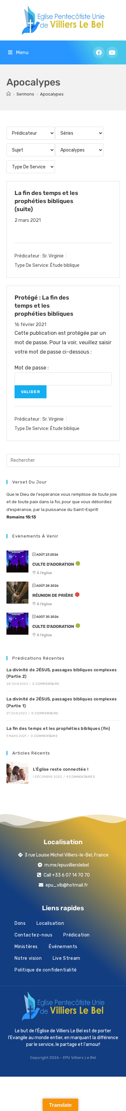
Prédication (76, 935)
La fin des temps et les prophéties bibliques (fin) (58, 728)
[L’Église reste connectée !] (17, 773)
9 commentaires (81, 777)
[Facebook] (99, 52)
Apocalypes (52, 94)
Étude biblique (64, 265)
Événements (63, 946)
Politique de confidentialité (46, 970)
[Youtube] (112, 52)
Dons (20, 923)
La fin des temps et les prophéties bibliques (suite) (46, 201)
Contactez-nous (33, 935)
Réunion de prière (52, 595)
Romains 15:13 (21, 517)
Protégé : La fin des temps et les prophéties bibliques (44, 305)
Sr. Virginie (53, 256)
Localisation (50, 923)
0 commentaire (45, 684)
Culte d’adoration (53, 564)
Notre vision (28, 958)
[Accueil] (8, 94)
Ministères (26, 946)
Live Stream (66, 958)
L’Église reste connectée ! (60, 769)
